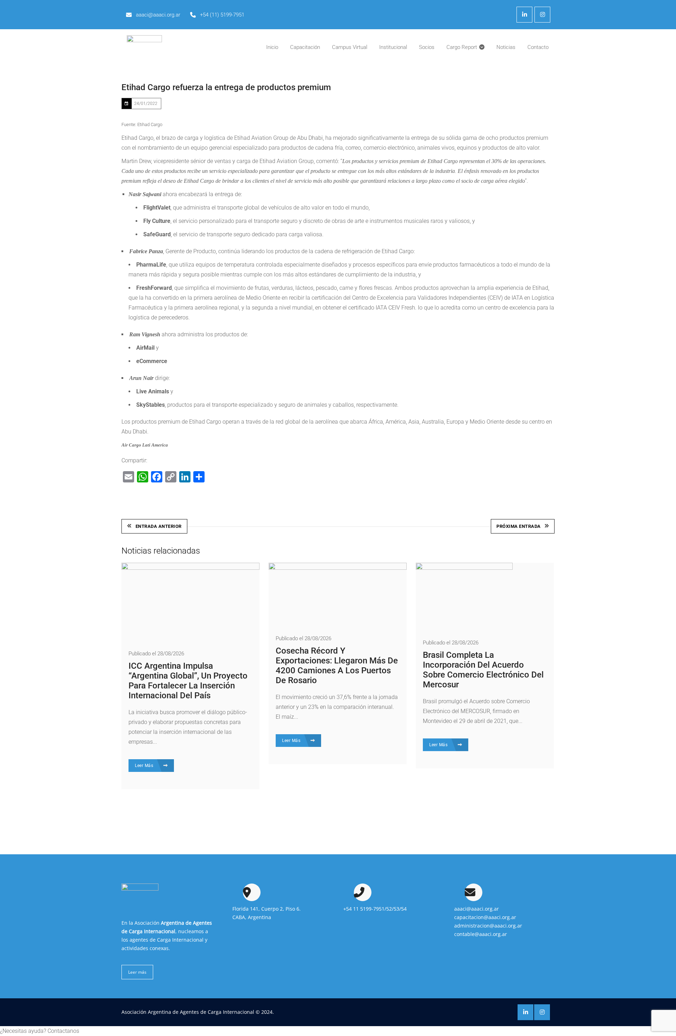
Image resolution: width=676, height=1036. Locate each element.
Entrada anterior (159, 526)
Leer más (137, 972)
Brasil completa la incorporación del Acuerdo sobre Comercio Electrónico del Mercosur (483, 669)
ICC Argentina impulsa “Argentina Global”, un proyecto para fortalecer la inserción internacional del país (188, 680)
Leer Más (145, 765)
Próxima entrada (518, 526)
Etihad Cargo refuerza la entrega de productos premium (226, 87)
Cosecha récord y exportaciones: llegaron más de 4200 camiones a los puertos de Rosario (337, 665)
